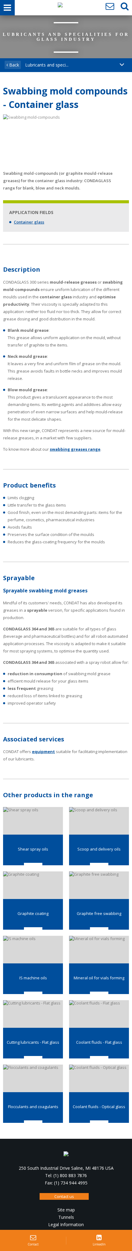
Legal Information (66, 1224)
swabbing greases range (75, 449)
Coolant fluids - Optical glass (99, 1106)
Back (13, 65)
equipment (43, 751)
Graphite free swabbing (99, 913)
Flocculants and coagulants (33, 1106)
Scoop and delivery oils (99, 849)
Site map (66, 1210)
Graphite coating (33, 913)
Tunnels (66, 1217)
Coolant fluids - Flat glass (99, 1042)
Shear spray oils (33, 849)
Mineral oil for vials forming (99, 978)
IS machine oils (33, 978)
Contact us (64, 1196)
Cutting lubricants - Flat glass (33, 1042)
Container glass (29, 222)
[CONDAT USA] (60, 6)
